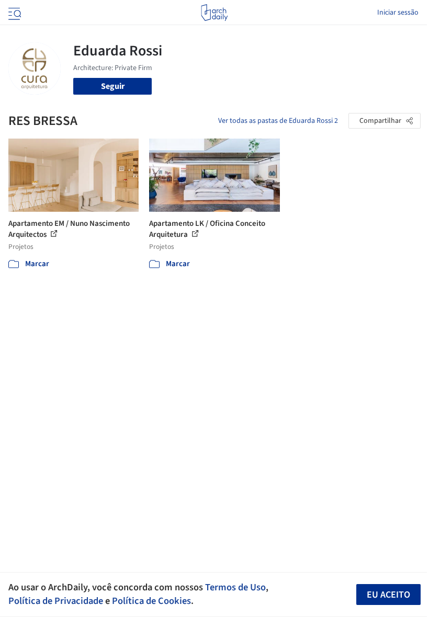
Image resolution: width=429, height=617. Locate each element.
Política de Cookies (151, 601)
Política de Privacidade (55, 601)
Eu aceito (388, 594)
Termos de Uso (235, 587)
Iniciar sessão (398, 12)
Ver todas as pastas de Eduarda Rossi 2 (278, 120)
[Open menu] (13, 12)
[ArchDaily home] (214, 12)
